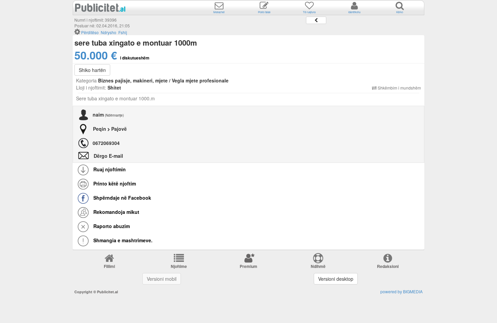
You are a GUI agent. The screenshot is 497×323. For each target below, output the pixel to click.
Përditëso (90, 32)
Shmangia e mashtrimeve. (122, 240)
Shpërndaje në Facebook (121, 197)
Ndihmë (318, 266)
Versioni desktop (335, 278)
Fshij (122, 32)
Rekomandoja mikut (115, 211)
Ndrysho (108, 32)
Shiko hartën (92, 70)
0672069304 (106, 143)
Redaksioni (388, 266)
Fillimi (109, 266)
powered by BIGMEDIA (401, 291)
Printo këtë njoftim (114, 183)
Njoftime (179, 266)
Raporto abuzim (111, 226)
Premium (248, 266)
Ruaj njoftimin (109, 169)
